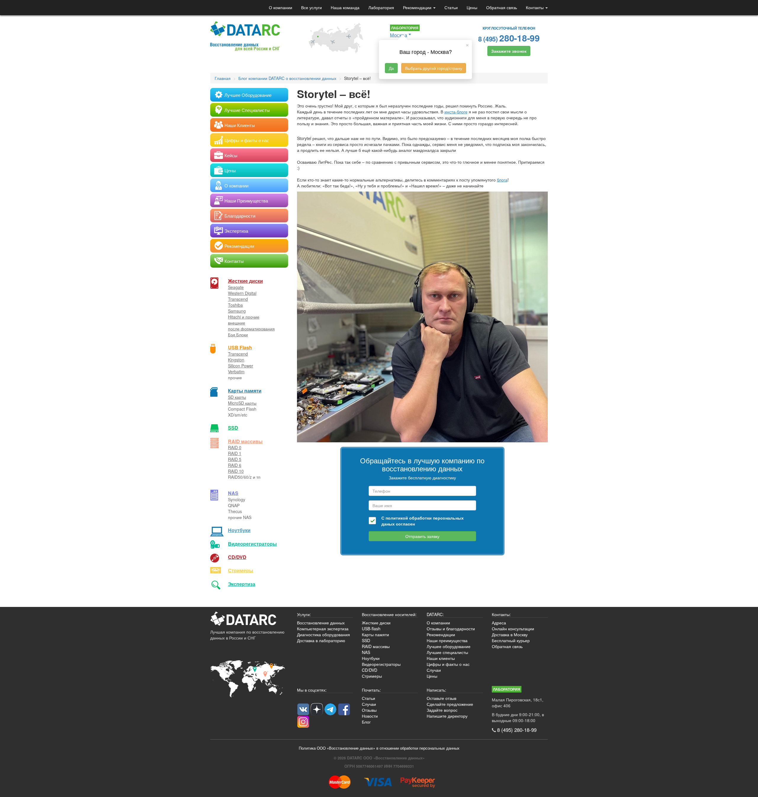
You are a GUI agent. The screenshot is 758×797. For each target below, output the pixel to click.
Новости (370, 716)
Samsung (237, 311)
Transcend (238, 299)
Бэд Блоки (238, 335)
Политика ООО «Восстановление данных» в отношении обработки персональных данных (379, 748)
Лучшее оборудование (448, 646)
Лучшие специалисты (447, 652)
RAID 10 (236, 471)
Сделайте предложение (450, 704)
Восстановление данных (321, 623)
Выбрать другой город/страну (433, 68)
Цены (472, 7)
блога (502, 180)
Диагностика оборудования (323, 634)
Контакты (535, 7)
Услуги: (304, 614)
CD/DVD (237, 557)
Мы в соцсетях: (312, 690)
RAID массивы (245, 441)
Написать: (436, 690)
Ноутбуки (239, 530)
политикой (397, 518)
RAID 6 (234, 465)
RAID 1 (234, 453)
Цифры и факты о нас (448, 664)
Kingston (236, 360)
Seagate (236, 287)
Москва (398, 35)
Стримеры (240, 570)
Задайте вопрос (442, 710)
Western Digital (242, 293)
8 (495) (509, 37)
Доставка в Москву (510, 634)
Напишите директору (447, 716)
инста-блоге (456, 112)
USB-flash (371, 629)
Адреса (499, 623)
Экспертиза (241, 584)
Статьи (451, 7)
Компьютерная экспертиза (323, 629)
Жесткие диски (245, 280)
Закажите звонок (508, 51)
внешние (236, 323)
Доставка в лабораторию (321, 640)
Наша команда (345, 7)
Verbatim (236, 372)
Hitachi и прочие (243, 317)
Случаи (434, 670)
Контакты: (501, 614)
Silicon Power (240, 366)
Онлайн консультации (513, 629)
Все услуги (311, 7)
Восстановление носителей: (389, 614)
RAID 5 (234, 459)
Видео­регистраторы (252, 543)
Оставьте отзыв (441, 698)
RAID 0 (234, 447)
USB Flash (240, 347)
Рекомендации (418, 7)
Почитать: (371, 690)
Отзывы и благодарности (451, 629)
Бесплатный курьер (511, 640)
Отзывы (369, 710)
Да (391, 68)
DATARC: (435, 614)
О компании (280, 7)
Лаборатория (381, 7)
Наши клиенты (441, 658)
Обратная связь (501, 7)
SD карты (237, 397)
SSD (233, 427)
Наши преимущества (447, 640)
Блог (366, 722)
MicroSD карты (242, 403)
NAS (233, 493)
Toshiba (235, 305)
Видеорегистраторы (381, 664)
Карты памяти (244, 390)
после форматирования (251, 329)
